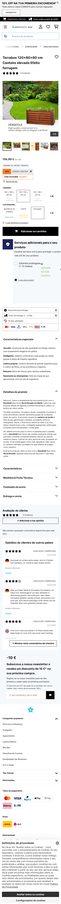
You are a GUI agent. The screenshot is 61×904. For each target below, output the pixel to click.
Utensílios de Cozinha (12, 753)
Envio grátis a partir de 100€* (46, 19)
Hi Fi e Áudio (8, 765)
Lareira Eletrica (9, 741)
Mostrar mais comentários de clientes (34, 643)
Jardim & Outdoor (12, 46)
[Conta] (40, 26)
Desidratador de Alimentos (15, 759)
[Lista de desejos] (48, 27)
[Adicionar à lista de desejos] (56, 57)
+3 (52, 213)
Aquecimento (9, 736)
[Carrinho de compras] (56, 27)
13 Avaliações (25, 73)
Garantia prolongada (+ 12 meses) (30, 264)
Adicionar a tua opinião (31, 520)
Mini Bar (6, 747)
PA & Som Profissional (12, 724)
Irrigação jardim (31, 46)
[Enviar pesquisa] (5, 36)
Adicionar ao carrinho (33, 231)
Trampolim (7, 730)
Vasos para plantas (51, 46)
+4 (52, 196)
